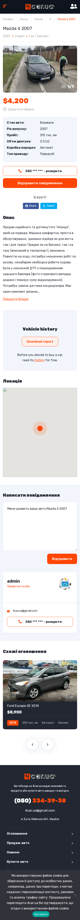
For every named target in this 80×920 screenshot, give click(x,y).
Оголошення (17, 833)
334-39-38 (40, 800)
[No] (75, 895)
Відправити (62, 559)
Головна (8, 19)
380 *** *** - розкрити (43, 171)
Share (33, 205)
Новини (13, 852)
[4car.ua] (40, 7)
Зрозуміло (41, 914)
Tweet (51, 205)
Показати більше (15, 299)
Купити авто (17, 862)
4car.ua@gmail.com (40, 810)
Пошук (24, 19)
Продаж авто (18, 843)
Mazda (39, 19)
